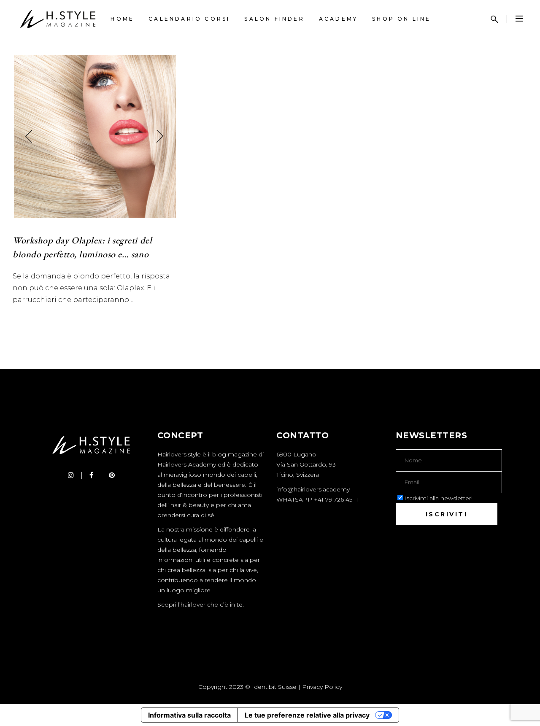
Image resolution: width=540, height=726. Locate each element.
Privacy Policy (322, 687)
